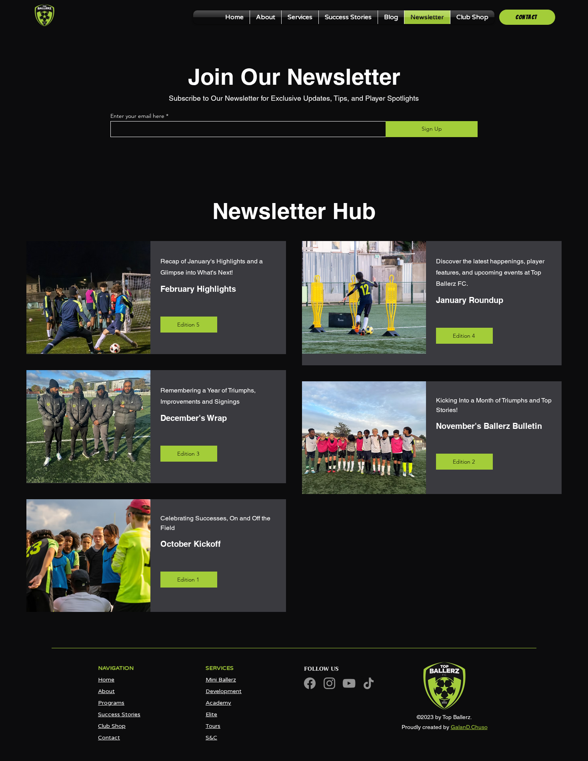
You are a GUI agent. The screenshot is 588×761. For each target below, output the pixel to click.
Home (106, 679)
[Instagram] (329, 683)
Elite (211, 714)
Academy (218, 702)
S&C (211, 737)
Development (224, 691)
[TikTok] (368, 683)
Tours (213, 726)
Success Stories (119, 714)
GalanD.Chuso (469, 727)
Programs (111, 702)
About (106, 691)
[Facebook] (310, 683)
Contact (109, 737)
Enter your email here (137, 116)
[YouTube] (349, 683)
